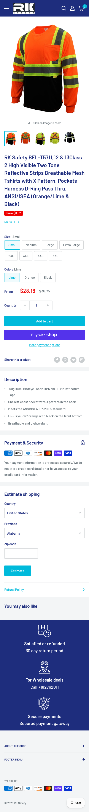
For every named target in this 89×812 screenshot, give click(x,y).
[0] (81, 8)
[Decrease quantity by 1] (24, 305)
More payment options (44, 345)
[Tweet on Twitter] (73, 359)
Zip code (10, 544)
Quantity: (10, 305)
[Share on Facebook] (57, 359)
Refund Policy (14, 589)
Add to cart (44, 321)
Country (10, 503)
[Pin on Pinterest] (65, 359)
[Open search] (64, 8)
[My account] (72, 8)
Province (10, 524)
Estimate (17, 571)
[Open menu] (6, 8)
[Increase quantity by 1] (47, 305)
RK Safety (11, 222)
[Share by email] (82, 359)
